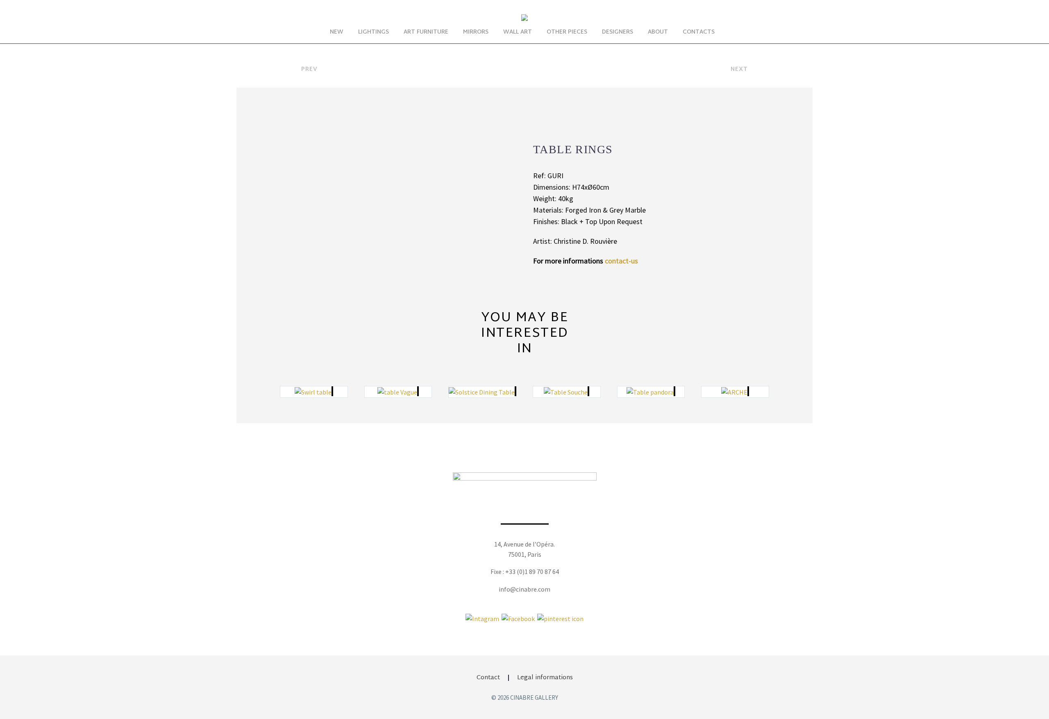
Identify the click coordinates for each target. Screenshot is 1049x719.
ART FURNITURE (426, 32)
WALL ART (517, 32)
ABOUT (658, 32)
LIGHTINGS (373, 32)
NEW (336, 32)
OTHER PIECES (567, 32)
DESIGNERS (617, 32)
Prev (309, 69)
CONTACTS (699, 32)
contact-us (621, 260)
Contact (488, 678)
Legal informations (545, 678)
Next (739, 69)
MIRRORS (475, 32)
